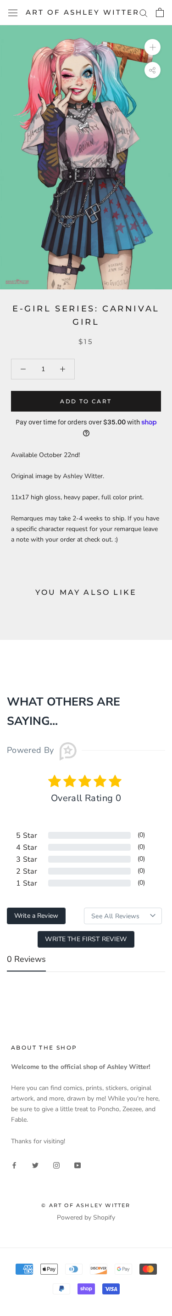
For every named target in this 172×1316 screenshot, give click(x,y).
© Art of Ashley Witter (85, 1205)
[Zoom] (152, 47)
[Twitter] (35, 1164)
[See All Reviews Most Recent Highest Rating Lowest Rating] (123, 916)
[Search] (143, 13)
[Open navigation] (12, 12)
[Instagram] (56, 1164)
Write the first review (86, 939)
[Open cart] (160, 12)
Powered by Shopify (86, 1217)
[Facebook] (14, 1164)
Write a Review (36, 915)
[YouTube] (77, 1164)
